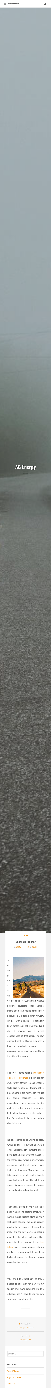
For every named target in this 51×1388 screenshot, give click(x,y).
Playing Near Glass (14, 1378)
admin (34, 947)
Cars (25, 936)
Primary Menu (14, 4)
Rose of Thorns (13, 1371)
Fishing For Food (13, 1384)
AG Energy (25, 467)
